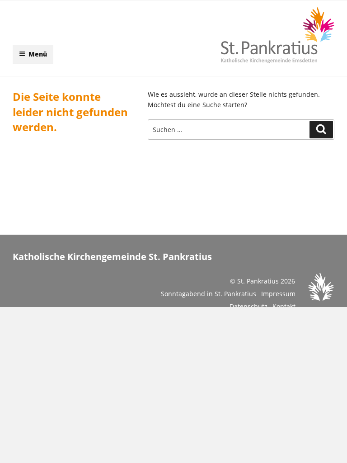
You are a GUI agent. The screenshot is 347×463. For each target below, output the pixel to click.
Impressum (278, 293)
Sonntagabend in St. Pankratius (208, 293)
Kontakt (283, 306)
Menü (37, 54)
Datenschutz (248, 306)
